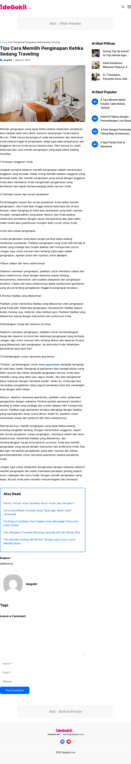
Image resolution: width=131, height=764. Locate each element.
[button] (122, 7)
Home (3, 42)
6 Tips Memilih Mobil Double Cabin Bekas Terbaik (112, 103)
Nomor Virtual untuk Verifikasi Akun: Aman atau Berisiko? (39, 503)
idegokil (7, 60)
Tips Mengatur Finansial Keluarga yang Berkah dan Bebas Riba (42, 532)
